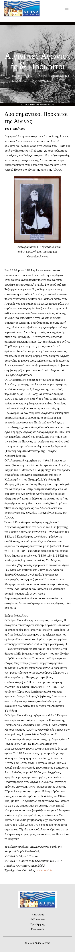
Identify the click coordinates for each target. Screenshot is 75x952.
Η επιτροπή (38, 914)
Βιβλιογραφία (38, 919)
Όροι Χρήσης (38, 924)
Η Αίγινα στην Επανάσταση (20, 78)
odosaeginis (44, 870)
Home (6, 78)
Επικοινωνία (37, 929)
